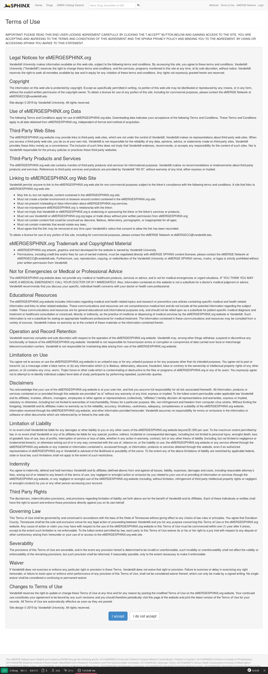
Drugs (49, 5)
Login (261, 5)
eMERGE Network (246, 5)
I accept (118, 615)
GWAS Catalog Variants (70, 5)
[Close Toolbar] (264, 670)
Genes (38, 5)
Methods (214, 5)
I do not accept (144, 615)
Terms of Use (227, 5)
